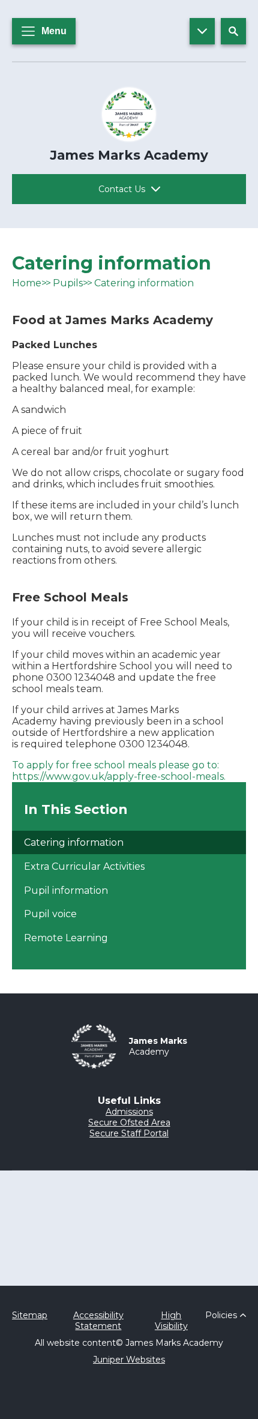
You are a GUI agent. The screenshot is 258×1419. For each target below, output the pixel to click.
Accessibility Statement (98, 1320)
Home (26, 283)
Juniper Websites (129, 1359)
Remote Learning (66, 938)
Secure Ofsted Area (129, 1122)
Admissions (129, 1111)
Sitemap (29, 1315)
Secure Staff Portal (129, 1133)
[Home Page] (129, 114)
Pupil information (66, 890)
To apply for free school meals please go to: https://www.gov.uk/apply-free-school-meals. (119, 770)
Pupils (68, 283)
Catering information (144, 283)
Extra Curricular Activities (84, 866)
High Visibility (171, 1320)
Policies (221, 1315)
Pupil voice (50, 914)
